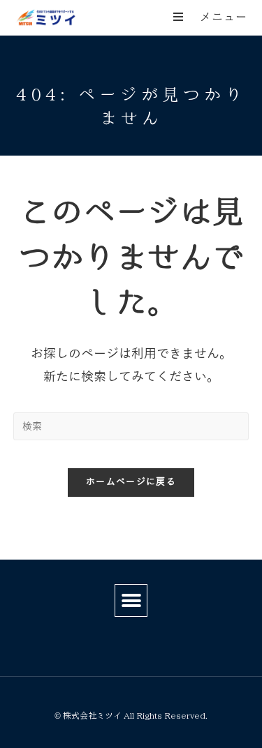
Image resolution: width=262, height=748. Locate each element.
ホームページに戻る (131, 482)
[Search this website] (131, 426)
